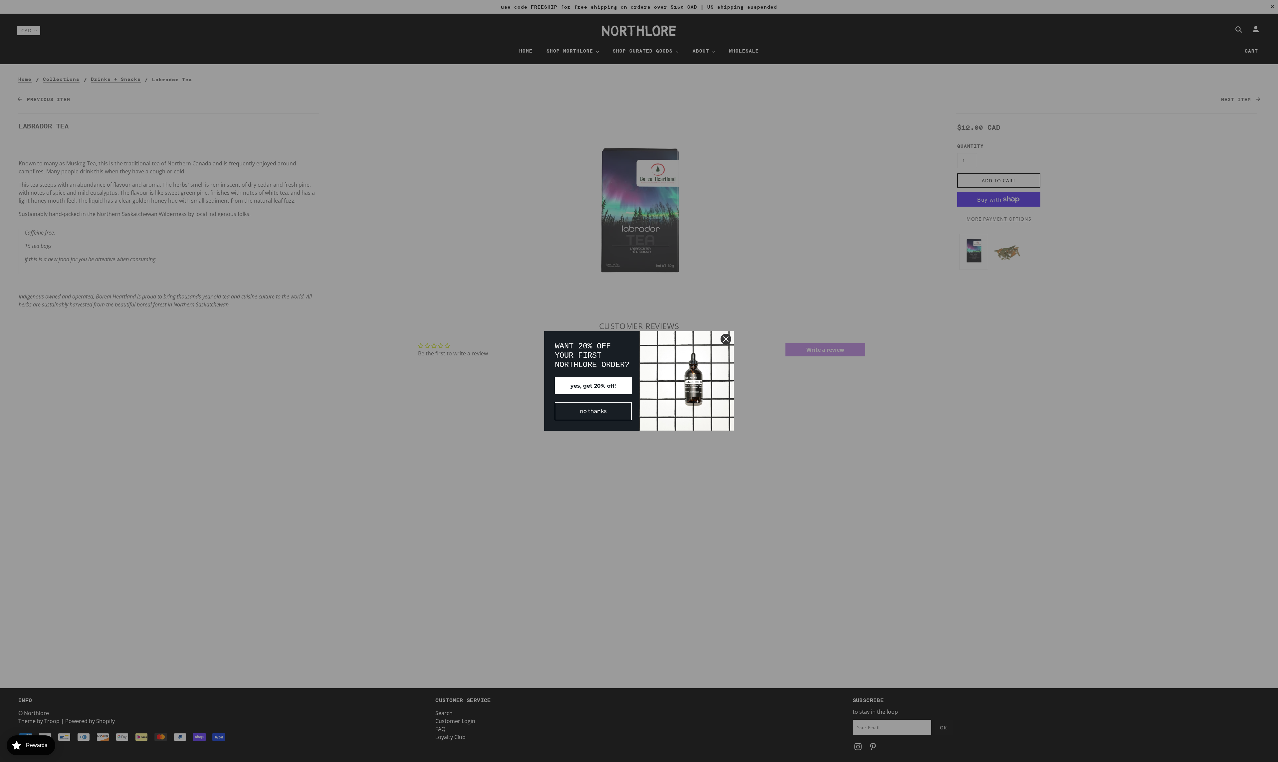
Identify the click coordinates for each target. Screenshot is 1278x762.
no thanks (593, 411)
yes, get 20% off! (593, 386)
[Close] (726, 339)
